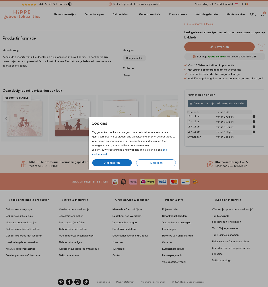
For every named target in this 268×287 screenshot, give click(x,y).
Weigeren (156, 163)
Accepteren (112, 163)
